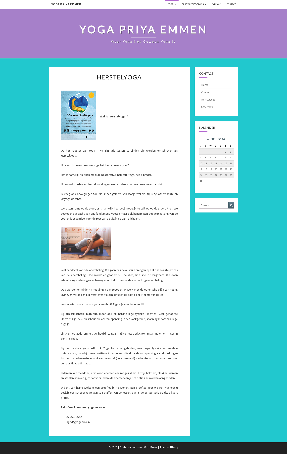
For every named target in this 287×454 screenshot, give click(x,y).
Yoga (170, 4)
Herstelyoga (208, 99)
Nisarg (174, 447)
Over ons (216, 4)
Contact (231, 4)
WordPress (150, 447)
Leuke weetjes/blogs (192, 4)
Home (204, 84)
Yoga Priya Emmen (66, 4)
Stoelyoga (207, 106)
